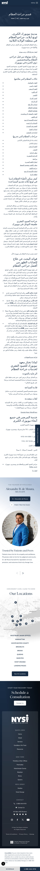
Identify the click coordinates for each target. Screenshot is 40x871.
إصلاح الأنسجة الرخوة (30, 171)
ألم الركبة (34, 101)
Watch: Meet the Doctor (22, 505)
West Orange (20, 662)
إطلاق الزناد (33, 174)
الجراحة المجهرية (32, 156)
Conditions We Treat (20, 745)
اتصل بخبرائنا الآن (32, 52)
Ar (17, 18)
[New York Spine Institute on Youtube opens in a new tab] (28, 820)
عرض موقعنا (33, 467)
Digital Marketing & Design (22, 842)
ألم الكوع (34, 92)
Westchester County (20, 643)
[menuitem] (12, 820)
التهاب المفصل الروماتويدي (29, 114)
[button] (3, 864)
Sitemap (31, 834)
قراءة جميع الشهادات (30, 357)
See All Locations (20, 674)
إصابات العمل (33, 129)
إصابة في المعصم (31, 133)
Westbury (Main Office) (20, 636)
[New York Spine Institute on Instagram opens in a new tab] (12, 820)
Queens (20, 654)
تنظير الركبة (33, 153)
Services (20, 741)
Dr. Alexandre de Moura (20, 499)
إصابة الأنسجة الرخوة (30, 120)
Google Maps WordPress (29, 412)
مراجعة (35, 159)
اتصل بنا (34, 471)
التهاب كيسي (33, 86)
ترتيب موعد (22, 52)
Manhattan (20, 639)
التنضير (35, 150)
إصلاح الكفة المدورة (31, 162)
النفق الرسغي (33, 89)
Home (13, 18)
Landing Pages (20, 666)
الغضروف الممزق (31, 126)
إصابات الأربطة (32, 104)
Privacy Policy (23, 834)
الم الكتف (34, 117)
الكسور (35, 95)
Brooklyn (20, 647)
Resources (20, 749)
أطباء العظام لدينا (32, 244)
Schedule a (20, 693)
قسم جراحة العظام (24, 18)
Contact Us (20, 703)
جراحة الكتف (33, 168)
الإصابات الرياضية (31, 123)
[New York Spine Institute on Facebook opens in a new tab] (17, 820)
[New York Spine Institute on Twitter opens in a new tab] (22, 820)
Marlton (20, 658)
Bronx (20, 651)
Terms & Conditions (11, 834)
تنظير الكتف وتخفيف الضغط (28, 165)
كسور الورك (33, 98)
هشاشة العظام (32, 108)
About (20, 738)
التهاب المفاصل (32, 83)
